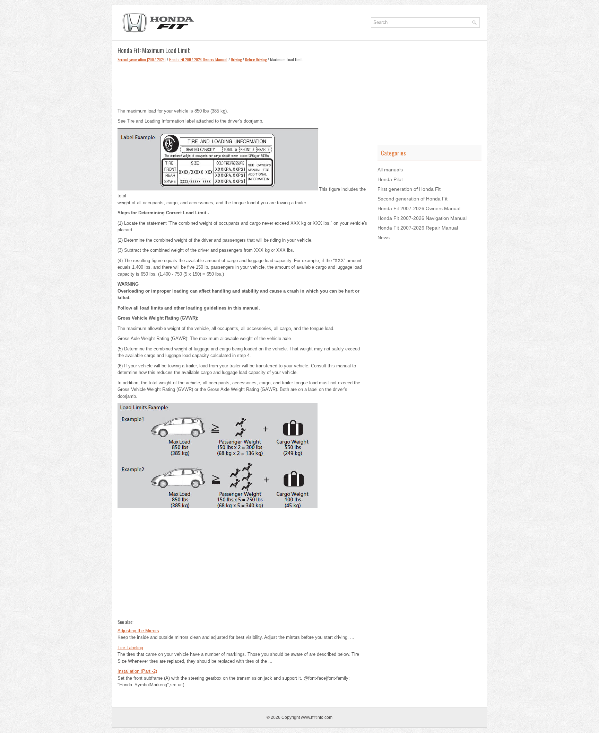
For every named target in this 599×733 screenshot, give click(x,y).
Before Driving (256, 59)
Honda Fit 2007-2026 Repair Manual (417, 228)
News (383, 237)
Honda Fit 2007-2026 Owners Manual (198, 59)
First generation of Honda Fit (409, 189)
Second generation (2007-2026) (142, 59)
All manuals (390, 169)
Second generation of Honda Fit (412, 199)
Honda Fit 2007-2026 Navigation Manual (422, 218)
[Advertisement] (242, 83)
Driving (236, 59)
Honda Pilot (390, 179)
